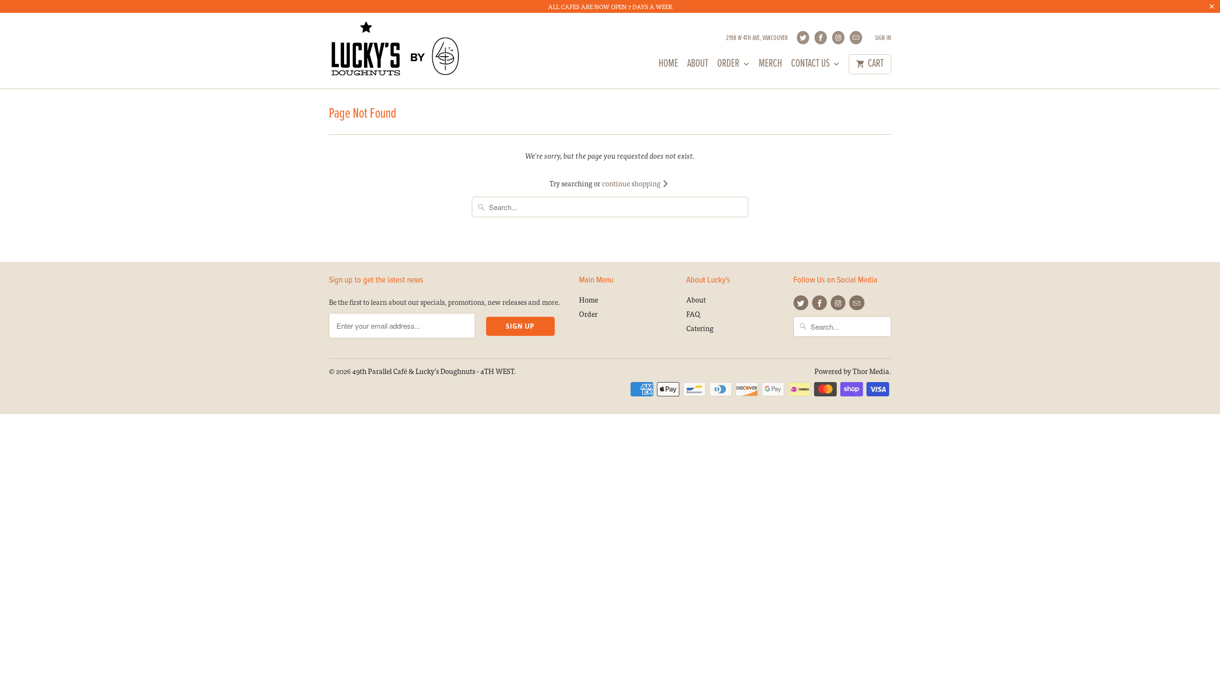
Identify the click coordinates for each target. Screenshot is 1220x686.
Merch (770, 65)
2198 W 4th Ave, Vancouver (757, 38)
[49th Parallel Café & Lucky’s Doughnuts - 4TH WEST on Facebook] (820, 37)
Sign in (883, 38)
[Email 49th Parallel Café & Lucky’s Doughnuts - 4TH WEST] (856, 37)
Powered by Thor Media (851, 371)
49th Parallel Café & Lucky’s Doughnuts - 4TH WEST (433, 371)
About (697, 65)
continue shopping (632, 183)
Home (668, 65)
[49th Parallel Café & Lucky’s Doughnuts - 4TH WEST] (395, 50)
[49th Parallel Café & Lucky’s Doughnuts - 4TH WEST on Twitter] (803, 37)
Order (729, 65)
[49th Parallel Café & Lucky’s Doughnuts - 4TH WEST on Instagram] (838, 37)
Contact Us (811, 65)
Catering (699, 328)
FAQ (693, 314)
